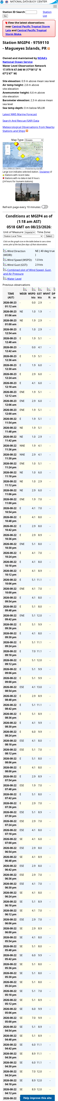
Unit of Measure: (13, 232)
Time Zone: (44, 232)
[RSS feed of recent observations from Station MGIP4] (49, 48)
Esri (38, 168)
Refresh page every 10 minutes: (22, 207)
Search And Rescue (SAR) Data (21, 120)
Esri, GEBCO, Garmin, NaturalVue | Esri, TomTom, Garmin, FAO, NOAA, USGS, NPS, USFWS (14, 168)
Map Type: (17, 140)
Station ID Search (14, 12)
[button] (7, 147)
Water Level (14, 279)
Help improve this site (37, 1098)
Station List (47, 14)
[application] (23, 156)
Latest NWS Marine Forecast (20, 114)
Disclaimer (44, 171)
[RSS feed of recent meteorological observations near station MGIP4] (27, 131)
